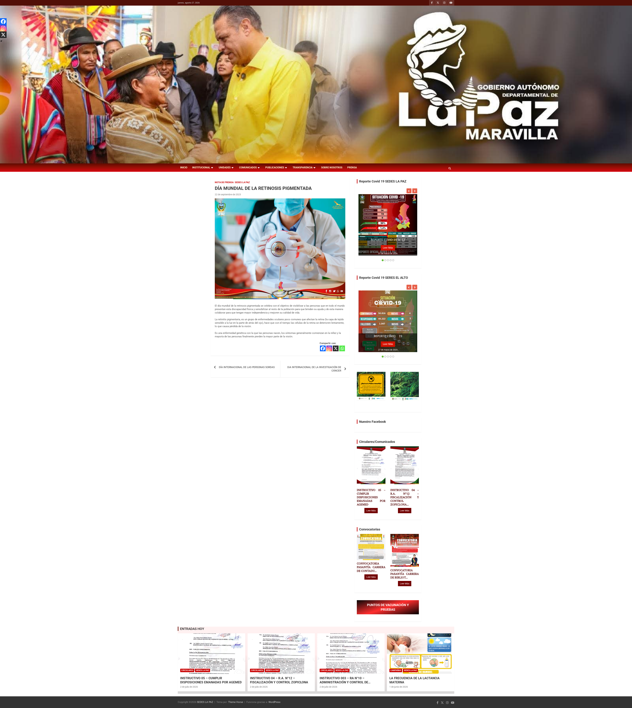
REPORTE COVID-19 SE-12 (388, 240)
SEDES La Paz (242, 182)
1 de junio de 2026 (398, 686)
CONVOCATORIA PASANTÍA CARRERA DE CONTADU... (371, 567)
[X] (336, 348)
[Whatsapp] (342, 348)
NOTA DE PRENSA (224, 182)
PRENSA (352, 167)
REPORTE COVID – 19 (388, 336)
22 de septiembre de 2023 (228, 194)
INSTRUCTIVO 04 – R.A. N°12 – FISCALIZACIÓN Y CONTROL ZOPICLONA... (404, 497)
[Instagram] (329, 348)
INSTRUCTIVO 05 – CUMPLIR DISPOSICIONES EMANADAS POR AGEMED (371, 497)
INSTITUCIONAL (201, 167)
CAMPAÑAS (395, 670)
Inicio (183, 167)
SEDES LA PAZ (205, 702)
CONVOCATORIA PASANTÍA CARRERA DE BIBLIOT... (404, 573)
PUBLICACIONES (274, 167)
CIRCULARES (187, 670)
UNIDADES (225, 167)
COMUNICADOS (248, 167)
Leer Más (388, 247)
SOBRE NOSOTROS (331, 167)
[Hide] (1, 41)
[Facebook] (323, 348)
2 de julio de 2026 (189, 686)
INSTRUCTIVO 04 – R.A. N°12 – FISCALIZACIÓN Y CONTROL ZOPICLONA (279, 680)
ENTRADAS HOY (192, 629)
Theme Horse (235, 702)
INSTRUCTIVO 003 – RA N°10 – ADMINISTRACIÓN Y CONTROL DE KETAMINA (344, 682)
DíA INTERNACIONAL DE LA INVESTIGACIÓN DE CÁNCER (314, 369)
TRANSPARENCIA (303, 167)
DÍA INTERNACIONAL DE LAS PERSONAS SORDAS (247, 367)
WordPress (274, 702)
